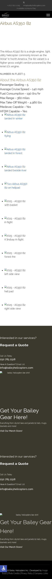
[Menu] (48, 15)
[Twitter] (24, 2)
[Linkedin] (28, 2)
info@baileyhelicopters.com (34, 5)
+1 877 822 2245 (13, 5)
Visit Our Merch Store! (11, 431)
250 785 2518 (7, 359)
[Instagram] (32, 2)
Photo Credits (13, 573)
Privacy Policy (27, 573)
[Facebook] (19, 2)
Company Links (41, 573)
